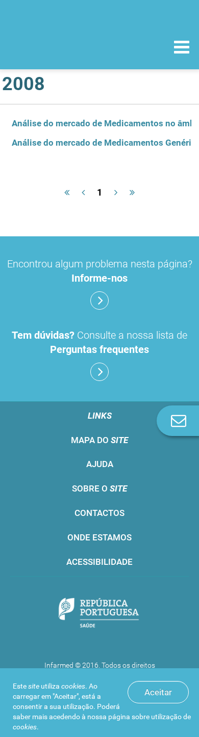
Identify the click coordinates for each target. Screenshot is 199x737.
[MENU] (181, 48)
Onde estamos (99, 537)
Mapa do (99, 440)
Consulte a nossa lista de (99, 342)
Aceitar (158, 692)
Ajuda (99, 464)
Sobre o (99, 488)
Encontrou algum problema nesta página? (99, 271)
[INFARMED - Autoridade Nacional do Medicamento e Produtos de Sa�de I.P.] (61, 47)
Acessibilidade (99, 562)
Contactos (99, 513)
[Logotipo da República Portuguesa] (99, 613)
